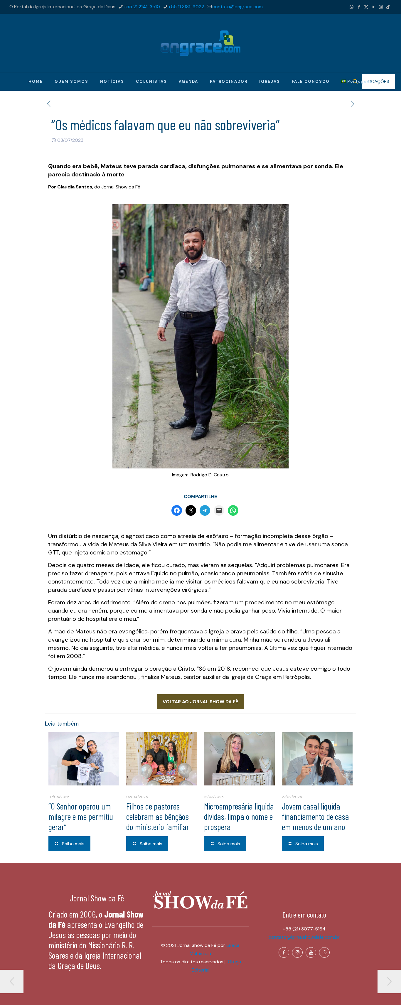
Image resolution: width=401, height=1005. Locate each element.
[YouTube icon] (373, 7)
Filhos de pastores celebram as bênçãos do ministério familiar (157, 816)
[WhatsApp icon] (351, 7)
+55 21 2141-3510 (142, 7)
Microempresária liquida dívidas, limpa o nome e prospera (239, 816)
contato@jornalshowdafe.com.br (304, 937)
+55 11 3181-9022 (186, 7)
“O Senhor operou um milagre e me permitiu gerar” (80, 816)
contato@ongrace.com (237, 7)
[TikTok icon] (388, 7)
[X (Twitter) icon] (366, 7)
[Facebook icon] (359, 7)
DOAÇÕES (378, 81)
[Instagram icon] (381, 7)
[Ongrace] (200, 43)
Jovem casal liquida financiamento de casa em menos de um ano (315, 816)
